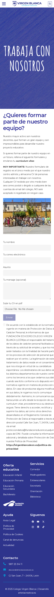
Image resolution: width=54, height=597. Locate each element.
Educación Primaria (13, 480)
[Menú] (3, 4)
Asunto (7, 267)
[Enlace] (50, 3)
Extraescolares (37, 480)
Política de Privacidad (8, 527)
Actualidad (8, 545)
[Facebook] (32, 521)
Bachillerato (9, 494)
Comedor (35, 469)
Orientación (36, 491)
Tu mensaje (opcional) (14, 279)
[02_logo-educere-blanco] (13, 503)
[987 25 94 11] (6, 564)
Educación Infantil (12, 475)
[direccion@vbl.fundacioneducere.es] (6, 570)
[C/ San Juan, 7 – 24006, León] (6, 576)
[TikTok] (43, 527)
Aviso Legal (9, 520)
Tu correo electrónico (14, 254)
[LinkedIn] (38, 527)
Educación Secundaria (9, 487)
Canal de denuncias (13, 539)
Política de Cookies (13, 534)
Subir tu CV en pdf (12, 303)
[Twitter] (43, 521)
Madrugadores (37, 474)
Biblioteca (35, 496)
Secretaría (35, 485)
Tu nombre (9, 242)
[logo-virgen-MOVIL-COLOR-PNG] (27, 3)
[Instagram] (32, 527)
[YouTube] (38, 521)
